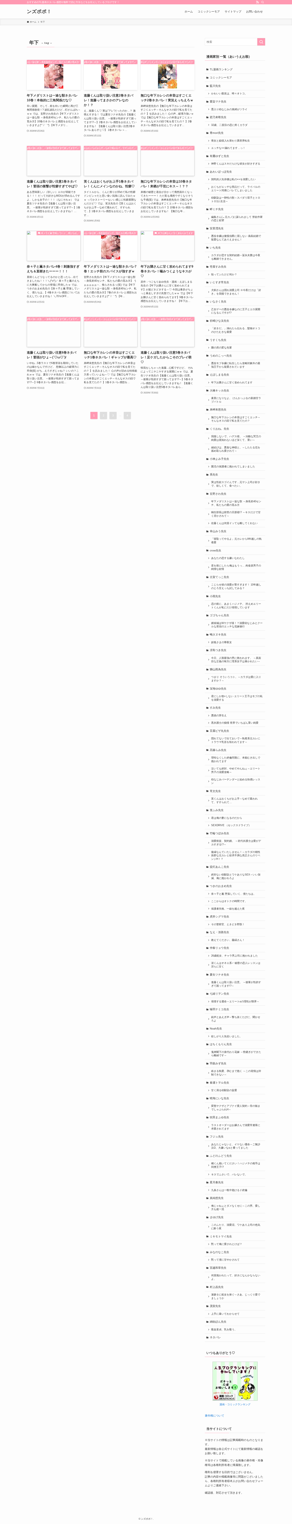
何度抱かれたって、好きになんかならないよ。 (235, 1277)
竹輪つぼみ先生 (219, 833)
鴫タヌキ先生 (218, 634)
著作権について (214, 1415)
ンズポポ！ (39, 11)
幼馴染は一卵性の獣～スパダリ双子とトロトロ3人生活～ (235, 199)
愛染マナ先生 (218, 101)
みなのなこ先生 (219, 1252)
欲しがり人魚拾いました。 (226, 1036)
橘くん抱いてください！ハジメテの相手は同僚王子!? (235, 1165)
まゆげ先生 (217, 1217)
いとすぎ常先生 (219, 282)
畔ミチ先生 (217, 209)
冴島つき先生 (218, 650)
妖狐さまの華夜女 (221, 642)
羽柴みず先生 (218, 1063)
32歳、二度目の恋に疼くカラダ (229, 125)
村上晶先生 (217, 1287)
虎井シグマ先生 (219, 916)
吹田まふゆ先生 (219, 1117)
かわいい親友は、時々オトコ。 (229, 93)
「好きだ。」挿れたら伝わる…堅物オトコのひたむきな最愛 (235, 330)
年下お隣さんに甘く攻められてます (231, 382)
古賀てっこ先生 (219, 577)
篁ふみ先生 (217, 810)
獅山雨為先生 (218, 669)
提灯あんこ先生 (219, 866)
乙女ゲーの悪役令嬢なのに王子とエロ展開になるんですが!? (235, 311)
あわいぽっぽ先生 (221, 171)
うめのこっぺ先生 (221, 355)
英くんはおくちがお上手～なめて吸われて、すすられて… (234, 800)
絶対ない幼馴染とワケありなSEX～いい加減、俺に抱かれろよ (235, 876)
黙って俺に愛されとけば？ (226, 1244)
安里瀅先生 (217, 228)
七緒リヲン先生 (219, 993)
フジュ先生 (217, 1136)
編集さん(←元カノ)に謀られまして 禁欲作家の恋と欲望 (237, 219)
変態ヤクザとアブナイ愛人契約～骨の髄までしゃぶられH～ (235, 1108)
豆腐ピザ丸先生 (219, 730)
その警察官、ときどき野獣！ (228, 924)
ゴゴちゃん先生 (219, 615)
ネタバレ (215, 1337)
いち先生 (215, 247)
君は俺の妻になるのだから (226, 818)
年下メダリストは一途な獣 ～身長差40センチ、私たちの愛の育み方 (236, 503)
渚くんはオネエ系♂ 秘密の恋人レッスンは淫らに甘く (235, 965)
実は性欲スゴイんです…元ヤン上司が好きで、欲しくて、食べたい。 (235, 484)
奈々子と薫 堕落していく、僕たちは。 (233, 894)
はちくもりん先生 (221, 1044)
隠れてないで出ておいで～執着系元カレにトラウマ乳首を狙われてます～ (235, 740)
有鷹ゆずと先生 (219, 156)
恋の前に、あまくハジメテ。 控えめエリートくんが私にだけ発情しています (236, 606)
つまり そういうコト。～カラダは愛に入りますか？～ (236, 679)
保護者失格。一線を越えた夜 (228, 908)
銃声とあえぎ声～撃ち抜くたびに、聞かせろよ (235, 1019)
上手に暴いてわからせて (225, 1314)
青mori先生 (217, 132)
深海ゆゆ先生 (218, 688)
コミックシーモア (221, 77)
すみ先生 (215, 707)
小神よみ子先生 (219, 458)
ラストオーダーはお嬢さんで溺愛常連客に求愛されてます (235, 1127)
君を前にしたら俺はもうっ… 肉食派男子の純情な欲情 (236, 567)
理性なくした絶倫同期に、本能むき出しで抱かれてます (235, 759)
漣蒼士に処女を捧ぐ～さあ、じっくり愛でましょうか (235, 1296)
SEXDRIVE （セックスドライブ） (231, 825)
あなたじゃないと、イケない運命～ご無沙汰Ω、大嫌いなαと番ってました (235, 1146)
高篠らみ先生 (218, 750)
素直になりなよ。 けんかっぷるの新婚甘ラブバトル (236, 400)
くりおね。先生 (219, 428)
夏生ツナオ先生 (219, 974)
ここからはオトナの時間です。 (229, 901)
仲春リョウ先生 (219, 947)
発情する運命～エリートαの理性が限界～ (235, 1001)
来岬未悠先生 (218, 409)
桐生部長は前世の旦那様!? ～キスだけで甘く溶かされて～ (236, 514)
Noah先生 (216, 1028)
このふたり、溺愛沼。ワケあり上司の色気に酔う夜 (235, 1227)
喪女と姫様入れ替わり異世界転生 (230, 140)
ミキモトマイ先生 (221, 1236)
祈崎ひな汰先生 (219, 320)
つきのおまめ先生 (221, 886)
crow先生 (215, 550)
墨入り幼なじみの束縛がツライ (229, 109)
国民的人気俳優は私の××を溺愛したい (233, 179)
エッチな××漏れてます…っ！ (228, 148)
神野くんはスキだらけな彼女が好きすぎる (235, 163)
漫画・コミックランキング (234, 1404)
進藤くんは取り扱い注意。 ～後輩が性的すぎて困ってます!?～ (236, 984)
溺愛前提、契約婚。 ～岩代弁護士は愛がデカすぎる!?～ (236, 843)
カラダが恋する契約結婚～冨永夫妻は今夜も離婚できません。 (235, 257)
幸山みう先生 (218, 531)
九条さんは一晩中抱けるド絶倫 (229, 1190)
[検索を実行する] (261, 42)
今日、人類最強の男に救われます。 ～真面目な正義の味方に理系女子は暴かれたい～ (236, 660)
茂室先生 (215, 1306)
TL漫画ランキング (221, 69)
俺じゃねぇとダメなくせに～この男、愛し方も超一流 (235, 1207)
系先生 (214, 474)
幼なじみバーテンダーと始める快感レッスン (235, 781)
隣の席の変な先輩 (221, 347)
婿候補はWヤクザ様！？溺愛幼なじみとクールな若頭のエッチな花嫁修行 (237, 625)
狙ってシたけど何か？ (224, 274)
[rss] (257, 2)
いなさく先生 (218, 301)
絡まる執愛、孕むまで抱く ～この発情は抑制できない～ (236, 1073)
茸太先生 (215, 791)
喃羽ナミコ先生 (219, 1009)
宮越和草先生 (218, 1267)
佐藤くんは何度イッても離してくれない (234, 523)
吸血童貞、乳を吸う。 (224, 1329)
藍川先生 (215, 85)
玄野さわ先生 (218, 493)
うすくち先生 (218, 340)
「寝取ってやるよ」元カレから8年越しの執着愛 (236, 541)
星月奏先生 (217, 1182)
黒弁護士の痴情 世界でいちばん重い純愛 (234, 722)
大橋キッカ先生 (219, 390)
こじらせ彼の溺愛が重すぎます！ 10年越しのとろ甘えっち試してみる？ (236, 586)
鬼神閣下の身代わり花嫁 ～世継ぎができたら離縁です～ (236, 1054)
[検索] (262, 2)
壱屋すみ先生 (218, 266)
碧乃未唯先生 (218, 117)
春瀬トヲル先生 (219, 1082)
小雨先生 (215, 596)
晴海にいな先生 (219, 1098)
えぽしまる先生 (219, 374)
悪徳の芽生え (219, 715)
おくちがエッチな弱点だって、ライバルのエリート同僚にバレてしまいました (235, 189)
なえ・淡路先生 (219, 932)
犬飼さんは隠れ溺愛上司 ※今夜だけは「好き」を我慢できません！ (236, 292)
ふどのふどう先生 (221, 1155)
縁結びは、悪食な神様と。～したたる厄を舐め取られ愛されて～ (235, 449)
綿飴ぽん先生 (218, 1321)
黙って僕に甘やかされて (225, 1259)
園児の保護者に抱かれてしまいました (233, 466)
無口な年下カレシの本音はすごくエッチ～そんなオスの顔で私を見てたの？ (235, 419)
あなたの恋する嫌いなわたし (228, 558)
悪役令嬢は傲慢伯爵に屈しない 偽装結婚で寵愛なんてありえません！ (236, 238)
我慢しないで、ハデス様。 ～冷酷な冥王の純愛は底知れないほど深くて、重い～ (236, 438)
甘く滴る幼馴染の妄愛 (224, 1090)
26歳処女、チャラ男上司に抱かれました (234, 955)
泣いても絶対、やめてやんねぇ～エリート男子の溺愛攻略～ (235, 770)
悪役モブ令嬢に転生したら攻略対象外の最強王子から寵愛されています (235, 365)
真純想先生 (217, 1198)
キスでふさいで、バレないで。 (229, 1174)
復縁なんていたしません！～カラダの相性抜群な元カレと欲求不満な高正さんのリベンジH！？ (235, 855)
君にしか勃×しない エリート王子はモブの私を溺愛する (237, 698)
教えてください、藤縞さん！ (228, 940)
